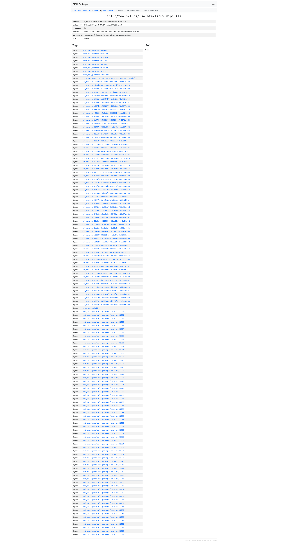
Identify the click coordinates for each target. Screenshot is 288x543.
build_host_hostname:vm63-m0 (94, 64)
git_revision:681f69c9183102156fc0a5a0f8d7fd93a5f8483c (106, 109)
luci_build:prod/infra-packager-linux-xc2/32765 (103, 405)
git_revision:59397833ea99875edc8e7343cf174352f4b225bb (106, 137)
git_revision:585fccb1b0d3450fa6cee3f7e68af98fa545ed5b (106, 176)
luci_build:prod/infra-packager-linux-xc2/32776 (103, 367)
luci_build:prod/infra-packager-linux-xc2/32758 (103, 430)
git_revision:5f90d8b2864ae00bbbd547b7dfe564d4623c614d (106, 85)
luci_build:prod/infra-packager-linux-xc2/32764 (103, 409)
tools (85, 10)
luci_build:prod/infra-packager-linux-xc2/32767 (103, 399)
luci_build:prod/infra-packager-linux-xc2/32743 (103, 482)
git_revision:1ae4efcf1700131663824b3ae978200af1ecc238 (106, 210)
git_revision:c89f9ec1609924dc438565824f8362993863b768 (106, 186)
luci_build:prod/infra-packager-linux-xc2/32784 (103, 339)
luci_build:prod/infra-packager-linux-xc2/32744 (103, 479)
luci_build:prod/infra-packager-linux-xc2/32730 (103, 527)
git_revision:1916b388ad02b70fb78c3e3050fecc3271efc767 (106, 217)
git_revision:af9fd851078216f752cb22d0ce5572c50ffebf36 (106, 106)
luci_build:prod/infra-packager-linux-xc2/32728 (103, 534)
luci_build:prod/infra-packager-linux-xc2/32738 (103, 500)
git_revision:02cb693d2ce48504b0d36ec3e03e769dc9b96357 (106, 134)
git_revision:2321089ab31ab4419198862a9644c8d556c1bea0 (106, 82)
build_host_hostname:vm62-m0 (94, 50)
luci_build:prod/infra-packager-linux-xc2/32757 (103, 433)
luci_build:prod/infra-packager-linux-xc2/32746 (103, 472)
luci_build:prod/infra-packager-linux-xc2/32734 (103, 513)
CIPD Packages (80, 4)
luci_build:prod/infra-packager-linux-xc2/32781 (103, 350)
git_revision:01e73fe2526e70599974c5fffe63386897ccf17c (106, 165)
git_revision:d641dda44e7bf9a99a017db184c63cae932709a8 (106, 242)
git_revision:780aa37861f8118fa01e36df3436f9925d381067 (106, 294)
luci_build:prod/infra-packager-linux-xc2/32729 (103, 531)
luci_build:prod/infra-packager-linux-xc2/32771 (103, 385)
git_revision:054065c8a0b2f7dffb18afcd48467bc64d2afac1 (106, 99)
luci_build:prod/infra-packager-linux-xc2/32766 (103, 402)
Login (213, 4)
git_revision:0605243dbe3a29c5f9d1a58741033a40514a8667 (106, 280)
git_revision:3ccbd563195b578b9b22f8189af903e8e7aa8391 (106, 144)
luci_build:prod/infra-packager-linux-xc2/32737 (103, 503)
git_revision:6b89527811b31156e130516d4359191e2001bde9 (106, 203)
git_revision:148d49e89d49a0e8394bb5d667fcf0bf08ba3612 (106, 287)
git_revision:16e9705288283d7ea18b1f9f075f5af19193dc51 (106, 245)
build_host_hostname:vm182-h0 (95, 54)
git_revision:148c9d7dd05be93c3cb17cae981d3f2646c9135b (106, 277)
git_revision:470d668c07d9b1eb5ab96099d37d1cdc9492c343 (106, 113)
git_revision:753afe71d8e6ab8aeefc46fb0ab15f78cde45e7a (106, 158)
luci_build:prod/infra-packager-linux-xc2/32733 (103, 517)
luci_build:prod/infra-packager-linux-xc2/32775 (103, 371)
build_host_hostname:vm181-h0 (95, 68)
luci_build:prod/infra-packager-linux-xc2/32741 (103, 489)
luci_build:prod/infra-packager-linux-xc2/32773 (103, 378)
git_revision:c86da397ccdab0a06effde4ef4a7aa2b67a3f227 (106, 162)
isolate (96, 10)
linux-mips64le (107, 10)
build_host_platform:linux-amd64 (96, 75)
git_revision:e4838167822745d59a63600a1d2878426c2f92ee (106, 89)
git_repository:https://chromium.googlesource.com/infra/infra (109, 78)
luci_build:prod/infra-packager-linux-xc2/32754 (103, 444)
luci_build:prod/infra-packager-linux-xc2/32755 (103, 440)
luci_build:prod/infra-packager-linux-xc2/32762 (103, 416)
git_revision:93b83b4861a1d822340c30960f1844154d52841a (106, 273)
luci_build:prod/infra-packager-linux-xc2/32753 (103, 447)
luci (90, 10)
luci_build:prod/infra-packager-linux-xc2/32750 (103, 458)
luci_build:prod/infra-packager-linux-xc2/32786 (103, 332)
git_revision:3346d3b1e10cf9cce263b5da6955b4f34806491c (106, 183)
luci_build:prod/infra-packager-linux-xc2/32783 (103, 343)
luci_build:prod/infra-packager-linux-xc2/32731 (103, 524)
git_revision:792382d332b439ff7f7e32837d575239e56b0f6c (106, 155)
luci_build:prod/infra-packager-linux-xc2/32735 (103, 510)
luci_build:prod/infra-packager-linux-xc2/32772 (103, 381)
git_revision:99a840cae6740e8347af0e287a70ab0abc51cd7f (106, 151)
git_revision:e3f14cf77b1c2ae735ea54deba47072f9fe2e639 (106, 252)
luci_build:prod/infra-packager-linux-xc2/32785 (103, 336)
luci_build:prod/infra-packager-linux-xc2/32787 (103, 329)
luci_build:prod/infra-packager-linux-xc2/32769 (103, 392)
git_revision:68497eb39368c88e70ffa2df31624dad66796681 (106, 127)
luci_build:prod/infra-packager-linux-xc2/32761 (103, 419)
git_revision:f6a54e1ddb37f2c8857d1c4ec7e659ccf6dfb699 (106, 130)
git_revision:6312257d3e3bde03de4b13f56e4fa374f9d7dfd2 (106, 263)
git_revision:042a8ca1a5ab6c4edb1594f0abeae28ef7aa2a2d (106, 214)
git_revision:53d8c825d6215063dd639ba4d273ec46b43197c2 (106, 221)
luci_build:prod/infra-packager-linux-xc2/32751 (103, 454)
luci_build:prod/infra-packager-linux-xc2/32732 (103, 520)
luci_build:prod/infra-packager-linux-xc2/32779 (103, 357)
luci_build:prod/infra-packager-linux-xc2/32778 (103, 360)
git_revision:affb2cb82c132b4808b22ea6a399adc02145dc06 (106, 238)
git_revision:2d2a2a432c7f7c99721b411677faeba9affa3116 (106, 224)
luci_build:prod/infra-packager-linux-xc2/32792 (103, 311)
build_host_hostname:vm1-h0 (94, 71)
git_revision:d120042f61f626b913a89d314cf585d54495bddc (106, 304)
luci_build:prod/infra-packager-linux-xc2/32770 (103, 388)
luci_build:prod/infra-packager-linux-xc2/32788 (103, 325)
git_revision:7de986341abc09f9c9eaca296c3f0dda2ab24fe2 (106, 193)
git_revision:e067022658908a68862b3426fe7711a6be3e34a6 (106, 301)
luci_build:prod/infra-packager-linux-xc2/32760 (103, 423)
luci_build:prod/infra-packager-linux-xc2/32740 (103, 493)
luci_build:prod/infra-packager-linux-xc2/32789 (103, 322)
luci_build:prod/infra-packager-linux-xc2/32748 (103, 465)
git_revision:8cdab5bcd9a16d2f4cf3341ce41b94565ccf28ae (106, 259)
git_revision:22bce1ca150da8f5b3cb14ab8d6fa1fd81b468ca (106, 172)
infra (79, 10)
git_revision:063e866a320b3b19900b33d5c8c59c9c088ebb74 (106, 141)
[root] (74, 10)
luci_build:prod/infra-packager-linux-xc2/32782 (103, 346)
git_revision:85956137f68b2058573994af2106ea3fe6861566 (106, 116)
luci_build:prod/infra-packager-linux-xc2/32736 (103, 506)
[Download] (85, 28)
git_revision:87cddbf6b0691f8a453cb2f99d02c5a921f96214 (106, 169)
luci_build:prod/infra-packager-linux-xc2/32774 (103, 374)
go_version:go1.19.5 (91, 308)
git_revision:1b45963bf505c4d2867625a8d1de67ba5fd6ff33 (106, 270)
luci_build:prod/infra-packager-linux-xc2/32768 (103, 395)
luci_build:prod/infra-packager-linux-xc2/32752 (103, 451)
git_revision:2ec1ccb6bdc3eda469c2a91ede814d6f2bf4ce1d (106, 228)
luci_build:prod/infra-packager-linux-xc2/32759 (103, 426)
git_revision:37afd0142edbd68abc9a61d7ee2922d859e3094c (106, 298)
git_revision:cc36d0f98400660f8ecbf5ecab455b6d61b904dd (106, 256)
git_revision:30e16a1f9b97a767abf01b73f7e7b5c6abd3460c (106, 231)
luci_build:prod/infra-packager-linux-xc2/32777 (103, 364)
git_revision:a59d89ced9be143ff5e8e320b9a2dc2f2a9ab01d (106, 96)
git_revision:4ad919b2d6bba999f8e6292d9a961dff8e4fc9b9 (106, 266)
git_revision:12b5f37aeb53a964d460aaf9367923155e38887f (106, 197)
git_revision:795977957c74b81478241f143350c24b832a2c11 (106, 92)
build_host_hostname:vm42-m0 (94, 61)
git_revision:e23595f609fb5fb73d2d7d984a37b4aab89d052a (106, 284)
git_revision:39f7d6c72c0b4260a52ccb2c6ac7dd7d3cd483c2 (106, 102)
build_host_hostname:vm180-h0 (95, 57)
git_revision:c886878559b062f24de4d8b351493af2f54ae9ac (106, 235)
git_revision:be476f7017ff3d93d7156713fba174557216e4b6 (106, 120)
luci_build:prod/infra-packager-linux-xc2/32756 (103, 437)
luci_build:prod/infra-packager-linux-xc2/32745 (103, 475)
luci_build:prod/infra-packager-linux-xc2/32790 (103, 318)
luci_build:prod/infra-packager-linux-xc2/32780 (103, 353)
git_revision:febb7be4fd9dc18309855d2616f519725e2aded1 (106, 249)
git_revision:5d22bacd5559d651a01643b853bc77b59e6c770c (106, 148)
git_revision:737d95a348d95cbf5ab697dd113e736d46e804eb (106, 207)
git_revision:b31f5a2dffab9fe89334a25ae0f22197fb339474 (106, 190)
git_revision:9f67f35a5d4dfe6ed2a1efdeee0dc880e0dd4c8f (106, 200)
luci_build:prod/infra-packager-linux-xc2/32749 (103, 461)
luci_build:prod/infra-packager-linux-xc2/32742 (103, 486)
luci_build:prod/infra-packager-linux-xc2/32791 (103, 315)
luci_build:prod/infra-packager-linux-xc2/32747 (103, 468)
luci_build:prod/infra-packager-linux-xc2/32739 (103, 496)
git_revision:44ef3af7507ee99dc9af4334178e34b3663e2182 (106, 291)
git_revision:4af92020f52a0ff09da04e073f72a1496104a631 (106, 123)
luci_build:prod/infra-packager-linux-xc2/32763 (103, 412)
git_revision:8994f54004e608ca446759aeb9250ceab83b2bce (106, 179)
